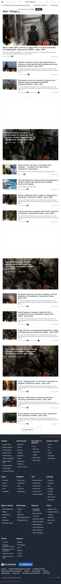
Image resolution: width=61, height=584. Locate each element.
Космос (4, 483)
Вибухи (4, 512)
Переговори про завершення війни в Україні (16, 5)
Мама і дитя (21, 480)
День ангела (51, 520)
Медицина (21, 455)
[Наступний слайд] (59, 5)
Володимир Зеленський (36, 509)
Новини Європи (37, 480)
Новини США (37, 483)
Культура (50, 491)
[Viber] (42, 1)
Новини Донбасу (7, 465)
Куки (32, 9)
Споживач (51, 483)
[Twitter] (50, 2)
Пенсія (4, 538)
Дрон (3, 488)
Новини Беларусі (38, 494)
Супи (19, 547)
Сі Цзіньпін (36, 516)
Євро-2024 (51, 455)
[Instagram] (52, 2)
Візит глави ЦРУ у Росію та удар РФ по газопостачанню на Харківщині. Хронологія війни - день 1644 (29, 48)
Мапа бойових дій (7, 509)
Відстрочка (21, 514)
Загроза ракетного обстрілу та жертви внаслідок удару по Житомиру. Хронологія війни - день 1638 (19, 265)
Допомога (20, 464)
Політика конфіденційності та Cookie (19, 568)
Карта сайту (16, 573)
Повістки (20, 509)
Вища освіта (21, 461)
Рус (59, 2)
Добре (39, 9)
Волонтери (5, 520)
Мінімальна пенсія (7, 553)
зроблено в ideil (54, 577)
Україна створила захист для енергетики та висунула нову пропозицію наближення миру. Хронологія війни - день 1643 (38, 64)
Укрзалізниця (36, 460)
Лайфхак (50, 494)
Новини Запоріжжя (8, 458)
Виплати (20, 450)
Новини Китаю (37, 491)
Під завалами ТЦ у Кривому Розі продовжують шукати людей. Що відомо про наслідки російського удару (38, 182)
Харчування (21, 483)
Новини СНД (36, 488)
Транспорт (36, 449)
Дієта (19, 486)
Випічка (20, 542)
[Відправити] (20, 2)
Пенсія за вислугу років (7, 557)
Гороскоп (50, 480)
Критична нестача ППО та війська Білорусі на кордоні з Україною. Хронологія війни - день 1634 (21, 351)
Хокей (49, 453)
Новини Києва (6, 444)
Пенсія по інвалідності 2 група (8, 545)
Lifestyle (50, 477)
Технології (5, 480)
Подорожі (50, 488)
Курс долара (36, 457)
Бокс (49, 447)
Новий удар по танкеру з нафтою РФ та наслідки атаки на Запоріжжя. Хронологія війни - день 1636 (36, 314)
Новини (4, 441)
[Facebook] (40, 2)
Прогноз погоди (22, 466)
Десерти (20, 550)
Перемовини (6, 514)
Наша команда (5, 573)
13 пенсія (5, 542)
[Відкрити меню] (2, 2)
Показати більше (27, 429)
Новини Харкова (7, 447)
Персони (34, 505)
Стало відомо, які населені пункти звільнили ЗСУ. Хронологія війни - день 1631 (37, 414)
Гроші (34, 446)
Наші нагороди (36, 571)
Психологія (21, 488)
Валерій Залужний (38, 521)
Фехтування (51, 458)
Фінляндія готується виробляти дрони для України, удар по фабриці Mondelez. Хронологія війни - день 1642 (36, 82)
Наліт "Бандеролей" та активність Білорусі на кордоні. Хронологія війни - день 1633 (38, 382)
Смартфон (5, 491)
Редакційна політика (39, 568)
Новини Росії (36, 486)
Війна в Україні (7, 505)
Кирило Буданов (37, 524)
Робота (20, 447)
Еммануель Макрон (38, 519)
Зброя (4, 517)
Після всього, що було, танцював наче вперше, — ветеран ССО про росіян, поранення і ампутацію (34, 167)
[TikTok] (54, 2)
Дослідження (21, 491)
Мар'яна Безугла (37, 530)
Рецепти (19, 538)
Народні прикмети (53, 512)
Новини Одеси (6, 453)
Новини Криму (6, 468)
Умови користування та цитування (11, 571)
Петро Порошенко (38, 527)
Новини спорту (52, 441)
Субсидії (20, 453)
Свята (49, 505)
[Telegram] (45, 2)
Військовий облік (22, 520)
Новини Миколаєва (8, 471)
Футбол (50, 444)
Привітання (51, 499)
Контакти (45, 571)
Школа (19, 458)
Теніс (49, 450)
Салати (20, 553)
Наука (3, 477)
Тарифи (35, 454)
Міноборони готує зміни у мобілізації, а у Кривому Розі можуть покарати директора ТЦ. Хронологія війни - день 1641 (20, 136)
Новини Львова (7, 455)
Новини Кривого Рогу (7, 462)
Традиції (50, 514)
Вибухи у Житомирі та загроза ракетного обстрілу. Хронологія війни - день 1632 (35, 398)
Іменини (50, 523)
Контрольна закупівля (40, 5)
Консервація (21, 545)
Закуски (20, 556)
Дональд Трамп (37, 513)
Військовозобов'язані (24, 517)
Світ (33, 477)
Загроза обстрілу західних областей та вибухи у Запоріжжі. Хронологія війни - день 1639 (38, 212)
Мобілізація (21, 505)
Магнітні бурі (51, 497)
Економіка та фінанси (36, 442)
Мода (49, 486)
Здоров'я (20, 477)
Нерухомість (36, 452)
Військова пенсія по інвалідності (8, 550)
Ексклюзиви (54, 5)
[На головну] (30, 2)
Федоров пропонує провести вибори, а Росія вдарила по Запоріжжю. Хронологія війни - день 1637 (37, 296)
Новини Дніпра (6, 450)
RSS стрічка (46, 573)
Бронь (19, 512)
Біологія (4, 486)
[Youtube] (47, 2)
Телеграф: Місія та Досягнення (31, 573)
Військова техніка (7, 523)
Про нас (3, 568)
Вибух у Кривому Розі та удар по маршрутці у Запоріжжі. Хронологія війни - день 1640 (37, 196)
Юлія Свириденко (38, 532)
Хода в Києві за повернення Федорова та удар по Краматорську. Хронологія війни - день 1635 (38, 331)
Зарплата (20, 444)
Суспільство (21, 441)
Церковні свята (52, 509)
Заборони (51, 517)
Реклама (26, 571)
